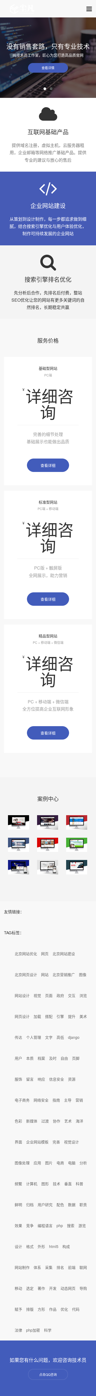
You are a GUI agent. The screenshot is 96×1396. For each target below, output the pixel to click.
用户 (18, 1058)
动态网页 (68, 1288)
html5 (53, 1246)
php (60, 1225)
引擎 (60, 1016)
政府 (60, 995)
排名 (60, 1267)
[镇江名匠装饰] (47, 845)
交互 (71, 995)
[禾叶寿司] (18, 822)
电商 (60, 1162)
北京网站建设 (64, 953)
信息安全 (56, 1079)
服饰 (18, 1079)
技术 (56, 1183)
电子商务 (22, 1100)
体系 (37, 1267)
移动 (18, 1288)
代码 (75, 1309)
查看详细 (48, 465)
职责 (83, 1204)
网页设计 (22, 1016)
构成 (66, 1246)
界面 (18, 1141)
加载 (37, 1016)
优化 (64, 1309)
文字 (49, 1037)
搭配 (49, 1016)
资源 (71, 1079)
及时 (53, 1058)
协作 (56, 1121)
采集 (49, 1267)
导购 (83, 1288)
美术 (83, 1016)
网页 (45, 953)
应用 (37, 1162)
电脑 (71, 1162)
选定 (30, 1288)
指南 (56, 1100)
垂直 (68, 1183)
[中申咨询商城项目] (76, 822)
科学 (47, 1330)
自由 (64, 1058)
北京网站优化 (26, 953)
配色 (60, 1204)
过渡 (45, 1121)
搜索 (70, 1225)
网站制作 (22, 1267)
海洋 (79, 1121)
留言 (30, 1079)
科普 (79, 1183)
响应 (41, 1079)
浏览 (83, 995)
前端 (71, 1267)
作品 (53, 1309)
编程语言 (45, 1225)
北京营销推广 (64, 974)
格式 (30, 1246)
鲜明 (18, 1204)
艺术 (68, 1121)
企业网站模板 (37, 1141)
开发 (53, 1288)
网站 (45, 974)
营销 (79, 1100)
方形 (41, 1309)
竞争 (30, 1225)
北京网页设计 (26, 974)
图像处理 (22, 1162)
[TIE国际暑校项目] (47, 822)
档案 (41, 1058)
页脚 (75, 1058)
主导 (67, 1100)
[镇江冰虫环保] (76, 845)
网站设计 (22, 995)
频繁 (18, 1183)
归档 (30, 1204)
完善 (56, 1141)
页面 (49, 995)
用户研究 (45, 1204)
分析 (83, 1162)
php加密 (33, 1330)
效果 (18, 1225)
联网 (83, 1267)
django (73, 1037)
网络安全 (41, 1100)
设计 (18, 1246)
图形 (45, 1183)
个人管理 (33, 1037)
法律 (18, 1330)
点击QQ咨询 (48, 1374)
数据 (71, 1204)
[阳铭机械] (76, 867)
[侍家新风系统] (47, 867)
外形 (41, 1246)
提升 (71, 1016)
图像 (82, 974)
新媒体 (31, 1121)
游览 (82, 1225)
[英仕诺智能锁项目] (18, 867)
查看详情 (48, 67)
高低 (60, 1037)
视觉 (37, 995)
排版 (30, 1309)
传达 (18, 1037)
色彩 (18, 1121)
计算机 (31, 1183)
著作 (41, 1288)
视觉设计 (71, 1141)
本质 (30, 1058)
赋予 (18, 1309)
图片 (49, 1162)
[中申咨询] (18, 845)
